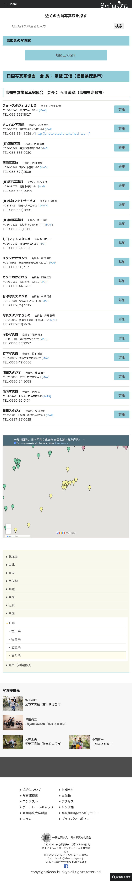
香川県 (16, 631)
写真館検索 (30, 796)
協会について (32, 790)
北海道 (13, 557)
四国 (12, 623)
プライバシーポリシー (77, 819)
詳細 (121, 109)
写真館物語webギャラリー (80, 813)
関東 (11, 573)
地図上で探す (66, 55)
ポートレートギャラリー (40, 807)
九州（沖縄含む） (20, 665)
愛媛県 (16, 647)
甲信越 (13, 581)
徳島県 (16, 639)
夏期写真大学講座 (35, 813)
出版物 (66, 796)
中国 (11, 613)
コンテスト (30, 801)
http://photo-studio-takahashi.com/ (62, 134)
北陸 (11, 589)
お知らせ (68, 790)
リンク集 (68, 807)
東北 (11, 565)
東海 (11, 597)
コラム (27, 819)
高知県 (16, 655)
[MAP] (43, 110)
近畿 (11, 605)
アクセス (68, 801)
